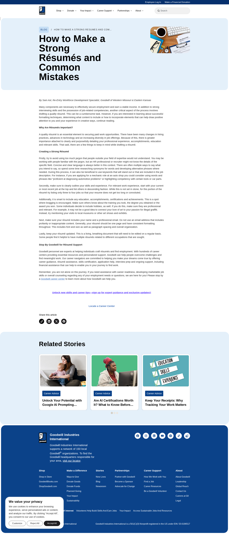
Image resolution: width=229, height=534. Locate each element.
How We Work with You (155, 477)
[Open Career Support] (113, 11)
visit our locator (71, 460)
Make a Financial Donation (177, 2)
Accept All (52, 523)
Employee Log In (153, 2)
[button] (42, 10)
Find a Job (149, 481)
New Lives (101, 477)
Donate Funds (73, 486)
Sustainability (73, 501)
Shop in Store (45, 477)
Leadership (181, 481)
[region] (34, 513)
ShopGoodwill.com (48, 486)
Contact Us (181, 491)
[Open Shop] (63, 11)
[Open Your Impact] (93, 11)
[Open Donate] (76, 11)
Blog (98, 481)
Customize (17, 523)
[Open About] (143, 11)
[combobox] (172, 10)
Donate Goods (73, 481)
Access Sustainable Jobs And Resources (152, 511)
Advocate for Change (125, 486)
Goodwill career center (53, 279)
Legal (178, 501)
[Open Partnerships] (131, 11)
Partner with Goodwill (125, 477)
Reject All (34, 523)
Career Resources (152, 486)
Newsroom (101, 486)
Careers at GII (182, 496)
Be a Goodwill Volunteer (155, 491)
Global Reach (182, 486)
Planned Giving (74, 491)
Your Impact (72, 496)
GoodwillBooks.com (48, 481)
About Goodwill (183, 477)
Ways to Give (73, 477)
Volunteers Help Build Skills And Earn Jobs (96, 511)
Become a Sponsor (124, 481)
